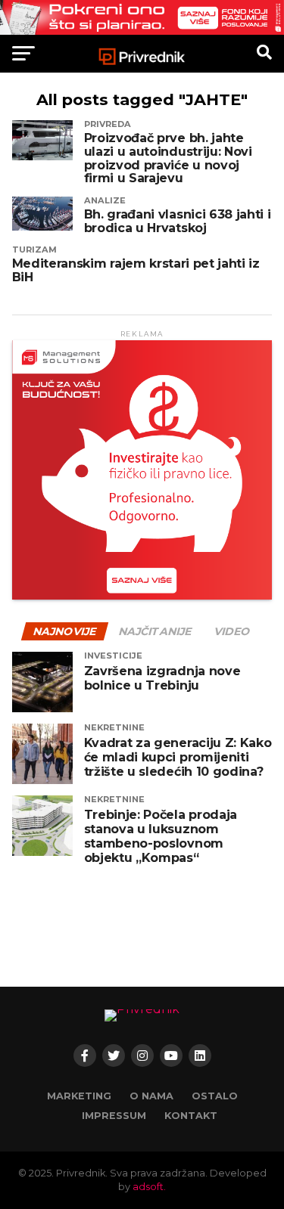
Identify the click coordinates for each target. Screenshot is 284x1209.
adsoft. (149, 1186)
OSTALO (215, 1096)
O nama (151, 1096)
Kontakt (190, 1115)
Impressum (114, 1115)
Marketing (79, 1096)
